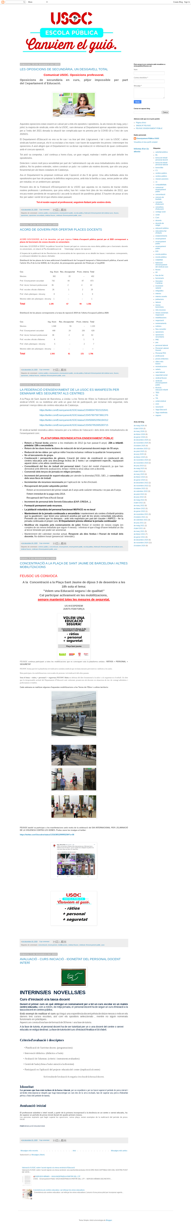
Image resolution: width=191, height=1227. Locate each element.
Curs (157, 218)
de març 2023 (139, 474)
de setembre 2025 (141, 449)
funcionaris (159, 278)
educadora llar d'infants (161, 232)
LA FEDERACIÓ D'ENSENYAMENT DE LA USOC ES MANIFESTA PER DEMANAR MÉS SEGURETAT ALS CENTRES (69, 391)
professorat (159, 356)
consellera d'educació (159, 208)
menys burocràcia (159, 306)
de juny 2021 (139, 523)
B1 (156, 155)
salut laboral (160, 372)
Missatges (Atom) (38, 1155)
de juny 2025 (139, 454)
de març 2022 (139, 506)
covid (157, 215)
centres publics (43, 213)
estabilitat (159, 260)
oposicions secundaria (36, 215)
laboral (158, 302)
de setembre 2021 (141, 520)
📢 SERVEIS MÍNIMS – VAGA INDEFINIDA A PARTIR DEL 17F (56, 1176)
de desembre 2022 (141, 483)
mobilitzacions (62, 945)
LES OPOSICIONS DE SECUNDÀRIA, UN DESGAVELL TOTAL (64, 69)
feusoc (116, 213)
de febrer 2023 (139, 477)
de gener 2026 (139, 437)
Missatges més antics (119, 1151)
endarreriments (161, 236)
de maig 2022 (139, 500)
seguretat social (161, 375)
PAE (157, 340)
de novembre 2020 (141, 543)
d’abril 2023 (138, 471)
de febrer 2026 (139, 434)
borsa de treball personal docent (161, 159)
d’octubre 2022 (139, 488)
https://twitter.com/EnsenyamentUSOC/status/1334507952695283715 (74, 425)
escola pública (161, 257)
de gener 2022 (139, 511)
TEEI (157, 393)
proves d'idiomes (161, 359)
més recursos (160, 310)
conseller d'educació (159, 203)
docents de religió (159, 224)
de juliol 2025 (139, 451)
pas (156, 342)
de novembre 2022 (141, 486)
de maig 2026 (139, 426)
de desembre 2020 (141, 540)
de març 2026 (139, 431)
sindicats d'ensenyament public (66, 215)
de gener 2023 (139, 480)
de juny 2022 (139, 497)
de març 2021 (139, 531)
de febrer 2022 (139, 508)
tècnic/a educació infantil (161, 389)
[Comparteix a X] (59, 209)
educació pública (161, 228)
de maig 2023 (139, 468)
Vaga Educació (161, 410)
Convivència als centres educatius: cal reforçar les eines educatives (59, 1190)
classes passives (161, 179)
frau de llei (159, 275)
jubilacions (159, 299)
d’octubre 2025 (139, 446)
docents (158, 220)
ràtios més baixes (159, 363)
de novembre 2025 (141, 443)
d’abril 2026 (138, 429)
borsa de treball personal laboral (161, 164)
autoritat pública (161, 152)
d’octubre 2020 (139, 546)
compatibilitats (160, 185)
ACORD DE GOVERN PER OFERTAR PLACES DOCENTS (61, 229)
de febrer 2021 (139, 534)
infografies (159, 291)
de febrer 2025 (139, 457)
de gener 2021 (139, 537)
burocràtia (159, 168)
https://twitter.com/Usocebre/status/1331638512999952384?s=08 (47, 835)
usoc (80, 215)
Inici (74, 1151)
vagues (158, 415)
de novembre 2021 (141, 514)
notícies (158, 326)
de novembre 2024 (141, 460)
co (156, 182)
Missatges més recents (29, 1151)
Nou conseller (160, 329)
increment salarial (159, 287)
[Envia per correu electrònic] (54, 209)
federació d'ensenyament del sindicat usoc (98, 213)
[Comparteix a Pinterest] (65, 209)
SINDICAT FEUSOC (143, 126)
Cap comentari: (44, 209)
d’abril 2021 (138, 528)
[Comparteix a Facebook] (62, 209)
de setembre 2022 (141, 491)
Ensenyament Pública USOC (148, 138)
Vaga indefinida (161, 413)
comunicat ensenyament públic (160, 189)
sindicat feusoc (50, 215)
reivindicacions (161, 367)
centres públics (161, 176)
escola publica (78, 213)
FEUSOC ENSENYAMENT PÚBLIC (149, 128)
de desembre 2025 (141, 440)
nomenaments (160, 323)
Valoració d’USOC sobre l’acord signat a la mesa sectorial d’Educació (48, 1168)
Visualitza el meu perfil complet (145, 142)
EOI (156, 251)
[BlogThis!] (57, 209)
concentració (53, 547)
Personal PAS (160, 353)
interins (158, 294)
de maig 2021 (139, 526)
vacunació (159, 407)
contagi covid (160, 212)
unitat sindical (160, 401)
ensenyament (54, 213)
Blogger (109, 1220)
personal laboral (161, 345)
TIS (156, 398)
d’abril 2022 (138, 503)
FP (156, 272)
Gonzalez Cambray (159, 282)
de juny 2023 (139, 466)
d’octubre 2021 (139, 517)
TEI (156, 395)
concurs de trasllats (159, 198)
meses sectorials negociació (161, 314)
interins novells (161, 297)
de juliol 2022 (139, 494)
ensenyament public (66, 213)
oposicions (24, 215)
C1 (156, 170)
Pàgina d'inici (141, 123)
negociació (159, 320)
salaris (158, 369)
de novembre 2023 (141, 463)
